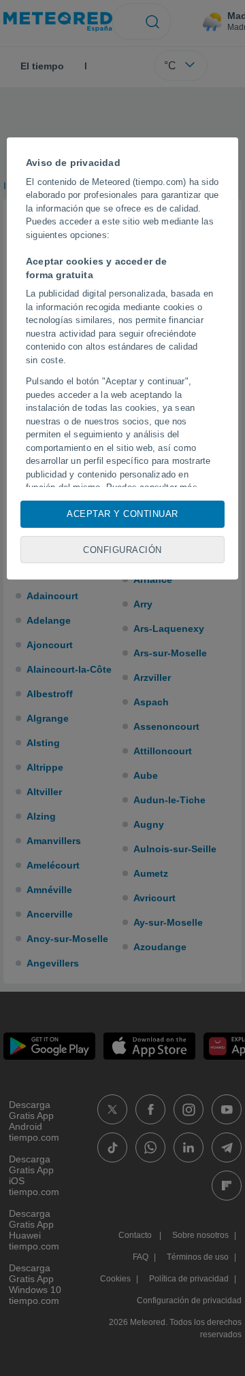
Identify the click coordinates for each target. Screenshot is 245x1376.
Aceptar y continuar (122, 514)
